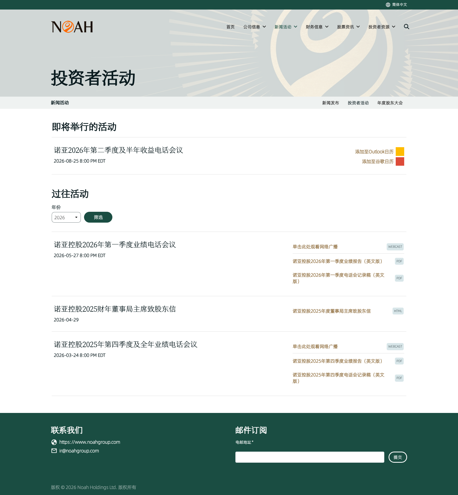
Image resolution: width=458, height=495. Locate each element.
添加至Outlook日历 (374, 151)
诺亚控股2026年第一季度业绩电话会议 (115, 244)
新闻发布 (330, 103)
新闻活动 (283, 27)
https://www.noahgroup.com (89, 442)
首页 (230, 27)
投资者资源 (379, 27)
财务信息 (314, 27)
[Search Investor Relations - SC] (406, 27)
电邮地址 (244, 442)
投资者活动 (358, 103)
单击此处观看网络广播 (348, 248)
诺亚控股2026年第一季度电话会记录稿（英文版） (348, 278)
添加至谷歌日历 (378, 161)
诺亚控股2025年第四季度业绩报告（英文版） (348, 362)
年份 (56, 207)
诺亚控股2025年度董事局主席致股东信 (348, 312)
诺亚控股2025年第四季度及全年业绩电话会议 (125, 344)
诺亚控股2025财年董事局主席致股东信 (115, 308)
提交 (398, 457)
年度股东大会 (390, 103)
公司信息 (251, 27)
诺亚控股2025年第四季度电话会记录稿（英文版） (348, 378)
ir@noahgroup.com (79, 451)
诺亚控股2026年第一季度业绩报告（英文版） (348, 263)
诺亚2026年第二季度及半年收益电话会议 (118, 150)
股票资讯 (345, 27)
